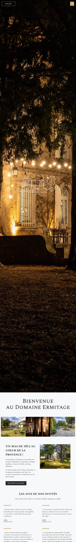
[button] (3, 427)
